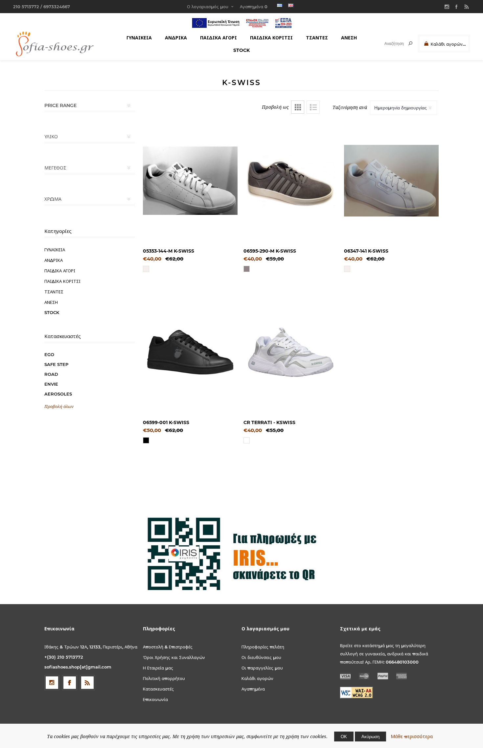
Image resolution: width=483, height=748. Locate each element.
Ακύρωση (370, 736)
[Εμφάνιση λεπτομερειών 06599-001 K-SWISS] (190, 352)
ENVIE (51, 384)
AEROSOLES (58, 394)
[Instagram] (447, 6)
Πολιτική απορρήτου (164, 678)
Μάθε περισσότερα (412, 736)
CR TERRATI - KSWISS (269, 422)
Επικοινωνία (155, 699)
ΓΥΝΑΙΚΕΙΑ (139, 38)
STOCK (241, 50)
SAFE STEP (56, 364)
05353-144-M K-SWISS (168, 251)
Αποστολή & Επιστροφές (168, 646)
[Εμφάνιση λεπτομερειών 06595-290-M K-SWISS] (290, 181)
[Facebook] (457, 6)
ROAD (51, 374)
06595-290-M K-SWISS (269, 251)
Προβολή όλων (59, 406)
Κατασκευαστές (158, 688)
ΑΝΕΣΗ (349, 38)
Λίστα (313, 107)
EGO (49, 354)
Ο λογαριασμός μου (207, 6)
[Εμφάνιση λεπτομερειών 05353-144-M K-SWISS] (190, 181)
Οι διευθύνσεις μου (261, 657)
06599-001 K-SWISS (166, 422)
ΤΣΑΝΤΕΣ (317, 38)
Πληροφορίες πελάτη (263, 646)
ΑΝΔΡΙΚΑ (176, 38)
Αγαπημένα (253, 688)
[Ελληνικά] (279, 5)
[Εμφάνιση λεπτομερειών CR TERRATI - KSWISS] (290, 352)
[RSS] (467, 6)
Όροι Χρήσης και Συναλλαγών (174, 657)
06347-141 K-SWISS (366, 251)
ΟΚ (344, 736)
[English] (291, 5)
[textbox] (388, 43)
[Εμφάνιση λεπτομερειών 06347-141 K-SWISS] (391, 181)
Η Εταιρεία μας (158, 667)
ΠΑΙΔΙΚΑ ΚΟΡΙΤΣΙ (271, 38)
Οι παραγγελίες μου (262, 667)
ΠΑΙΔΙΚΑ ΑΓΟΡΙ (218, 38)
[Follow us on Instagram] (52, 682)
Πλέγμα (297, 107)
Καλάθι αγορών (257, 678)
